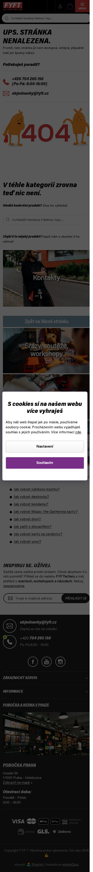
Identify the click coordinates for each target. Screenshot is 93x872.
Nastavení (44, 446)
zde (78, 432)
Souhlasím (45, 463)
